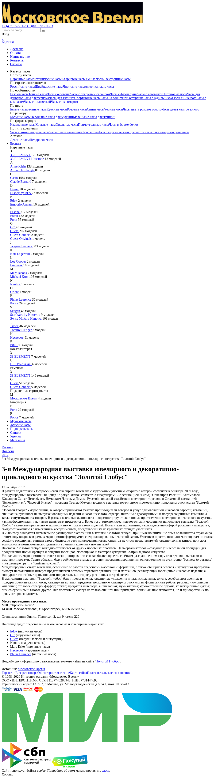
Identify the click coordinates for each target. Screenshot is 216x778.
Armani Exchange (22, 170)
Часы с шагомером (64, 102)
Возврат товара (26, 672)
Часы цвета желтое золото (180, 109)
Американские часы (99, 86)
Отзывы (16, 64)
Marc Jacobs (19, 273)
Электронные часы (117, 79)
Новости (8, 451)
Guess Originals (21, 238)
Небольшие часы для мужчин (52, 117)
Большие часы (20, 117)
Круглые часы (45, 124)
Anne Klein (18, 166)
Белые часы (18, 109)
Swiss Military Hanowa (26, 318)
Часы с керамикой (150, 94)
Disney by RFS (21, 193)
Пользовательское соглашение (108, 672)
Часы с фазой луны (123, 94)
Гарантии (8, 672)
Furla (14, 219)
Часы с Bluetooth (184, 98)
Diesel (14, 189)
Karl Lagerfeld (20, 254)
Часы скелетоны (58, 94)
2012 (5, 455)
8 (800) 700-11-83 (41, 26)
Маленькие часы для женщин (94, 117)
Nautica (15, 284)
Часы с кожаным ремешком (29, 132)
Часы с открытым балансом (90, 94)
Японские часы (74, 86)
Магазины (17, 440)
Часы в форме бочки (123, 124)
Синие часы (95, 109)
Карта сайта (78, 672)
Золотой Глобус (107, 661)
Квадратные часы (22, 124)
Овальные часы (67, 124)
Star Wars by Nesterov (25, 314)
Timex (14, 326)
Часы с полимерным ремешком (166, 132)
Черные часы (113, 109)
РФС (14, 345)
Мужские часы (20, 421)
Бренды (15, 143)
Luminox (16, 265)
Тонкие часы (37, 94)
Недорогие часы (41, 140)
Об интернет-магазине (53, 672)
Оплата (15, 53)
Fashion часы (19, 94)
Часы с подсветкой (37, 102)
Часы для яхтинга (61, 98)
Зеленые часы (37, 109)
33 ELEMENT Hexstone (27, 159)
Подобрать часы (21, 429)
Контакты (17, 60)
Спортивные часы (87, 98)
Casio (14, 178)
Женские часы (20, 425)
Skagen (15, 311)
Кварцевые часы (73, 79)
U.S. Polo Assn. (21, 364)
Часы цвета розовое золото (142, 109)
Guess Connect (20, 235)
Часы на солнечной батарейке (121, 98)
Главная (7, 447)
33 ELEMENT (20, 155)
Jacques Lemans (21, 246)
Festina (15, 212)
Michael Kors (19, 276)
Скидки (15, 432)
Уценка (15, 436)
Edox (14, 200)
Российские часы (22, 86)
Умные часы (94, 79)
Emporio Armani (21, 204)
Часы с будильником (158, 98)
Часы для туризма (36, 98)
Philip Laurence (21, 299)
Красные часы (57, 109)
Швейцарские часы (49, 86)
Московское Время (24, 398)
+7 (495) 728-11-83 (15, 26)
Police (14, 303)
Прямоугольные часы (93, 124)
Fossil (14, 216)
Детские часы (20, 140)
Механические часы (47, 79)
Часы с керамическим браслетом (121, 132)
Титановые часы (175, 94)
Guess (14, 231)
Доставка (16, 49)
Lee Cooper (18, 261)
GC (13, 227)
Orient (14, 292)
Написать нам (20, 56)
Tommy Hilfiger (21, 330)
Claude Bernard (21, 181)
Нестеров (17, 337)
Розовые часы (77, 109)
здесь (105, 770)
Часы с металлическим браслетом (73, 132)
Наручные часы (21, 79)
